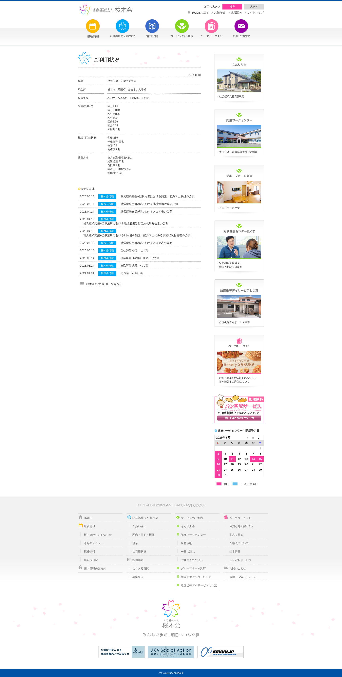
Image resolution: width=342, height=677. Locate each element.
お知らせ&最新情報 (230, 377)
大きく (254, 6)
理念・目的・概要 (143, 534)
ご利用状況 (139, 551)
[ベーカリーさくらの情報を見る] (239, 373)
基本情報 (224, 381)
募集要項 (137, 576)
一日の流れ (188, 551)
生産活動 (186, 543)
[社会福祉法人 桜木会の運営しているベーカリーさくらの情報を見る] (206, 26)
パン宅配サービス (240, 560)
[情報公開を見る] (146, 26)
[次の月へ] (260, 437)
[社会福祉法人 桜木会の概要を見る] (117, 26)
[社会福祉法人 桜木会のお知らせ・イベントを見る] (87, 26)
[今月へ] (253, 437)
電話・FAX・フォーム (243, 576)
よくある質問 (140, 568)
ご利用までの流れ (192, 560)
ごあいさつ (139, 526)
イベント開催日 (248, 483)
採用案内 (236, 12)
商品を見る (250, 377)
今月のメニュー (93, 543)
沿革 (135, 543)
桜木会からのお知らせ (98, 534)
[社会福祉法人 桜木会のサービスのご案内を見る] (176, 26)
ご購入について (241, 381)
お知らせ (219, 12)
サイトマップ (255, 12)
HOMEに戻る (200, 12)
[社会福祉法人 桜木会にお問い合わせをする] (235, 26)
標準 (232, 6)
